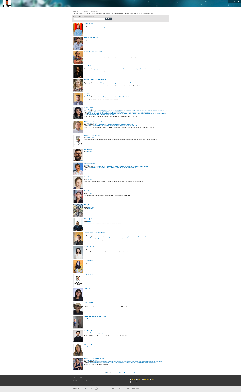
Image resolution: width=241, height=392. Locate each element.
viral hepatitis (90, 208)
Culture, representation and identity (129, 68)
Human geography (97, 361)
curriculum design (145, 113)
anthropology (128, 69)
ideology (102, 69)
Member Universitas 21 (90, 388)
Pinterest (133, 381)
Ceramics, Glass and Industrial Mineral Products (128, 167)
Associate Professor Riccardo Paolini (93, 121)
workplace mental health (101, 114)
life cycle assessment (99, 97)
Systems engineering (98, 291)
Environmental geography (126, 361)
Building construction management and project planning (128, 236)
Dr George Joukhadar (89, 219)
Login (230, 2)
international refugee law (92, 42)
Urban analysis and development (114, 96)
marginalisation (111, 113)
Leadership (121, 110)
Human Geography (142, 361)
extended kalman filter (120, 293)
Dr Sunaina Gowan (88, 107)
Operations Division (90, 277)
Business (89, 221)
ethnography (107, 69)
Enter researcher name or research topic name (83, 16)
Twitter (139, 379)
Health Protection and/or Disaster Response (116, 362)
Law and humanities (106, 82)
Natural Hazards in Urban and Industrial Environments (98, 362)
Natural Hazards (127, 362)
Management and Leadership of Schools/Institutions (140, 112)
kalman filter (90, 293)
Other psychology (139, 68)
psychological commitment (127, 113)
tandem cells (95, 333)
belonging (102, 113)
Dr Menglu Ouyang (89, 246)
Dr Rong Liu (87, 205)
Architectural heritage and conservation (111, 236)
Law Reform (98, 83)
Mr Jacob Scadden (88, 23)
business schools (152, 113)
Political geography (135, 361)
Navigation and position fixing (114, 291)
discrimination (119, 113)
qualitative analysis (122, 69)
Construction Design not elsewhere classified (100, 237)
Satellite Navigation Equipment (116, 292)
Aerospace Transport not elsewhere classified (130, 292)
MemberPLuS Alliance (138, 388)
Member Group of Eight (80, 388)
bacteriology (90, 27)
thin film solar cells (101, 333)
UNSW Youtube (146, 379)
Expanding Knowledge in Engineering (112, 167)
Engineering (89, 151)
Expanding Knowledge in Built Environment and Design (118, 237)
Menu (239, 2)
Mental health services (147, 68)
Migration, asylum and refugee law (113, 41)
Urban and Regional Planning (156, 361)
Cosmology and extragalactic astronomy (101, 54)
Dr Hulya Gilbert (88, 344)
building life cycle (113, 238)
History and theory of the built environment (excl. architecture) (150, 236)
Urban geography (104, 361)
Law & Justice (89, 40)
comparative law (111, 42)
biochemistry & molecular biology (99, 27)
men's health (144, 69)
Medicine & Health (90, 67)
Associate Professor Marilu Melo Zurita (94, 358)
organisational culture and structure (94, 69)
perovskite (90, 333)
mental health (157, 69)
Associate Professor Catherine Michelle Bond (95, 79)
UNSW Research (75, 11)
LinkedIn (153, 379)
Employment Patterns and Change (113, 112)
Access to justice (140, 41)
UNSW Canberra (90, 109)
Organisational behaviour (159, 110)
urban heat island (117, 97)
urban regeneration (123, 97)
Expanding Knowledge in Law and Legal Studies (109, 83)
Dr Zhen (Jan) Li (88, 330)
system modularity (96, 293)
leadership (134, 113)
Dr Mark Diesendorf (89, 302)
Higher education (123, 112)
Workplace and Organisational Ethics (94, 112)
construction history (91, 238)
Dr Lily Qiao (87, 288)
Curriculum (129, 112)
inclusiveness (139, 113)
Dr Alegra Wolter (88, 260)
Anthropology (148, 361)
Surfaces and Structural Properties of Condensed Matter (116, 166)
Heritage (89, 237)
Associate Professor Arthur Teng (92, 135)
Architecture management (98, 236)
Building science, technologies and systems (116, 124)
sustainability (86, 114)
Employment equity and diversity (100, 110)
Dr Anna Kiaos (87, 65)
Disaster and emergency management (114, 361)
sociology (132, 69)
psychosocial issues (151, 69)
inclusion (89, 113)
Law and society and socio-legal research (118, 82)
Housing (138, 362)
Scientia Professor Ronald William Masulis (95, 316)
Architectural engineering (128, 124)
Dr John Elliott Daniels (89, 163)
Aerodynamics (134, 291)
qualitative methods (92, 114)
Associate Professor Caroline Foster (93, 51)
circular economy (130, 97)
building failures (98, 238)
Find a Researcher (85, 11)
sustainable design (91, 97)
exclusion (106, 113)
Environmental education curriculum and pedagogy (102, 111)
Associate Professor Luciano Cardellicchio (94, 233)
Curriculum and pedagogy (116, 111)
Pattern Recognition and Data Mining (157, 291)
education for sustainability (161, 113)
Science (88, 26)
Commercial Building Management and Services (128, 125)
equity (115, 113)
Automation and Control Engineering (143, 291)
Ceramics (103, 166)
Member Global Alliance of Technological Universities (103, 388)
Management (104, 112)
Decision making (105, 291)
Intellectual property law (98, 82)
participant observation (114, 69)
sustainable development (108, 97)
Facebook (133, 379)
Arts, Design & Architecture (92, 95)
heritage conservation (106, 238)
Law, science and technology (124, 41)
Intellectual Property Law (130, 82)
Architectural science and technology (100, 96)
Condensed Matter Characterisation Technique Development (137, 166)
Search (234, 2)
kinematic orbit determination (110, 293)
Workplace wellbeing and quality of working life (132, 110)
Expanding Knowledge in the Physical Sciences (96, 55)
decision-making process (121, 238)
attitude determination (128, 293)
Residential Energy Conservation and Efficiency (110, 125)
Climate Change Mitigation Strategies (95, 125)
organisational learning (110, 114)
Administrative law (133, 41)
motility (107, 27)
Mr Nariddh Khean (88, 274)
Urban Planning (133, 362)
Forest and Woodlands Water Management (148, 362)
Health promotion (120, 68)
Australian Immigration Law (102, 42)
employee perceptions (96, 113)
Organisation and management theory (148, 110)
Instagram (139, 381)
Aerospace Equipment (106, 292)
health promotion (164, 69)
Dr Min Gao (87, 191)
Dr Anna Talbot (88, 177)
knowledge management (131, 238)
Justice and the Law (91, 83)
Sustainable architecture (124, 96)
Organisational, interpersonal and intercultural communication (105, 68)
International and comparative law (100, 41)
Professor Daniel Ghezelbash (91, 37)
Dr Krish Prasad (88, 149)
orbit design (102, 293)
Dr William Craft (88, 93)
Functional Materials (97, 166)
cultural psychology (138, 69)
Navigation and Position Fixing (125, 291)
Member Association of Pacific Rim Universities (120, 388)
